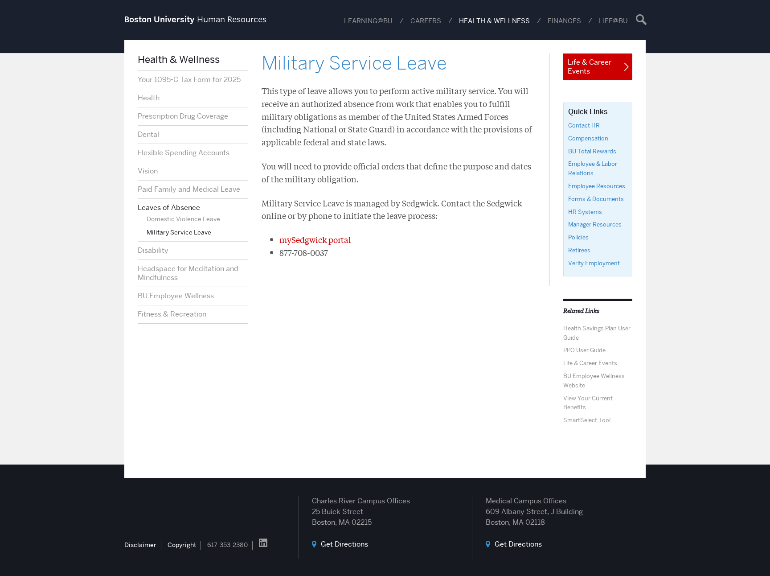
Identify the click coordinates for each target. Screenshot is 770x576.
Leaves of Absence (169, 207)
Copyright (182, 545)
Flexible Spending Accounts (183, 152)
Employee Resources (596, 186)
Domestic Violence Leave (183, 219)
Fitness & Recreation (172, 314)
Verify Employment (594, 263)
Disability (153, 250)
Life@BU (613, 20)
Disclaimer (140, 545)
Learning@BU (368, 20)
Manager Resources (595, 224)
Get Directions (344, 544)
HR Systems (585, 212)
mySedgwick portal (315, 239)
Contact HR (584, 125)
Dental (148, 134)
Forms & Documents (596, 199)
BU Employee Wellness (176, 295)
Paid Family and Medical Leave (189, 189)
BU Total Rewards (592, 151)
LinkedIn (263, 543)
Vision (148, 171)
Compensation (588, 138)
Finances (564, 20)
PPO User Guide (584, 350)
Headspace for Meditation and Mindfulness (188, 273)
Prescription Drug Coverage (183, 116)
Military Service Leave (179, 232)
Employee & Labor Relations (592, 168)
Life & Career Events (590, 363)
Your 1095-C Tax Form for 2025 (189, 79)
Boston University (149, 507)
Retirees (579, 250)
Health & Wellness (494, 20)
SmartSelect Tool (586, 420)
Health (149, 98)
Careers (425, 20)
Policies (578, 237)
